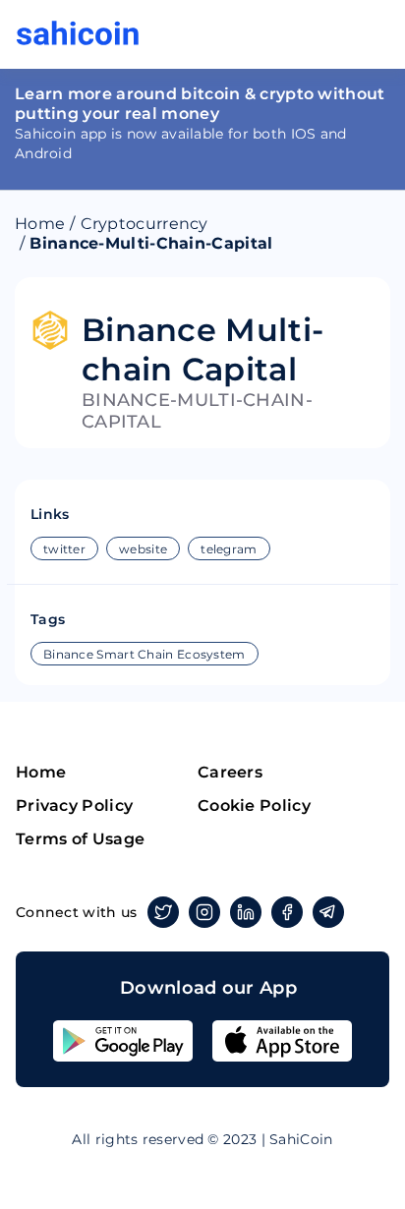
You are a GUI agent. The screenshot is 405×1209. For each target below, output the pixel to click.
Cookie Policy (254, 805)
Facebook (287, 912)
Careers (230, 772)
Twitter (163, 912)
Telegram (328, 912)
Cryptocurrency (144, 223)
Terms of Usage (80, 839)
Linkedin (245, 912)
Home (40, 223)
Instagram (204, 912)
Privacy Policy (74, 805)
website (143, 549)
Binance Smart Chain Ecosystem (144, 654)
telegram (229, 549)
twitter (64, 549)
